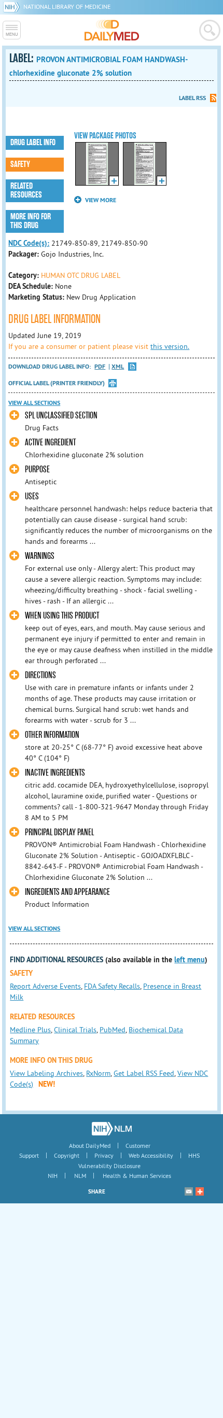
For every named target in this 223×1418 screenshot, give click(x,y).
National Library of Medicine (66, 6)
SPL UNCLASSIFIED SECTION (61, 415)
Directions (40, 675)
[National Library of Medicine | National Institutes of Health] (112, 1128)
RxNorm (98, 1073)
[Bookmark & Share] (200, 1191)
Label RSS (192, 98)
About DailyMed (89, 1145)
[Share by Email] (189, 1191)
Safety (20, 164)
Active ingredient (50, 442)
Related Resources (26, 190)
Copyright (66, 1155)
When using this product (62, 615)
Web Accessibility (151, 1155)
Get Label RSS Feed (144, 1073)
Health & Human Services (137, 1176)
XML (118, 367)
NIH (53, 1176)
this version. (169, 346)
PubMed (113, 1029)
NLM (80, 1176)
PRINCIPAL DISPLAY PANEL (59, 832)
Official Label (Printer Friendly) (56, 383)
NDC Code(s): (28, 243)
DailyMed (112, 30)
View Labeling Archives (46, 1073)
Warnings (39, 556)
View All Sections (34, 403)
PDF (99, 367)
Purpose (37, 469)
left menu (189, 959)
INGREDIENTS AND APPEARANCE (67, 892)
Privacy (104, 1155)
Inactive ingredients (55, 772)
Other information (52, 734)
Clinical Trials (75, 1029)
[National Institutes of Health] (13, 6)
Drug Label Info (32, 142)
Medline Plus (30, 1029)
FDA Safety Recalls (112, 986)
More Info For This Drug (30, 221)
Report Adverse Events (45, 986)
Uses (32, 496)
